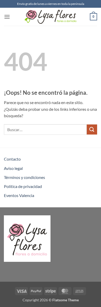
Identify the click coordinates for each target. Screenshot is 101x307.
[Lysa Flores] (50, 17)
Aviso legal (13, 168)
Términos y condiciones (24, 177)
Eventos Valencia (19, 195)
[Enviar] (92, 129)
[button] (7, 16)
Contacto (12, 158)
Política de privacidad (23, 186)
